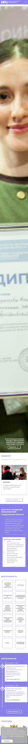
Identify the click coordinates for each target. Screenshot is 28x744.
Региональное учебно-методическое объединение (7, 619)
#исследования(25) (6, 459)
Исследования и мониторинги (7, 597)
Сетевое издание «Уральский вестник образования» (7, 608)
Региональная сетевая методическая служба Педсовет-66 (20, 608)
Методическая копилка (7, 631)
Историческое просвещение (20, 643)
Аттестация (20, 585)
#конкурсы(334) (17, 459)
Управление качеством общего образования (7, 585)
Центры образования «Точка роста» (20, 619)
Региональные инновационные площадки (20, 597)
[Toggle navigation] (25, 2)
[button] (2, 229)
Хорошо (7, 741)
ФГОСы (7, 643)
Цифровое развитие (20, 631)
